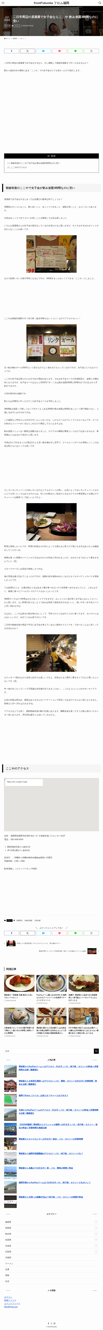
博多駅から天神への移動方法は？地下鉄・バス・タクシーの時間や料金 (51, 1197)
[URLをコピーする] (91, 51)
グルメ (17, 26)
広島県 (8, 1252)
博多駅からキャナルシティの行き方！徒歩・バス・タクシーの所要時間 (51, 1139)
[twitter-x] (51, 1323)
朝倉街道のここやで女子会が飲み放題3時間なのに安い (35, 163)
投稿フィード (10, 1300)
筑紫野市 (19, 920)
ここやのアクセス (19, 167)
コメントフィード (12, 1303)
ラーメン (9, 1263)
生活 (7, 1281)
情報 (7, 1275)
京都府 (8, 1257)
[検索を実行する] (96, 1051)
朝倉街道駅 (28, 920)
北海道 (8, 1246)
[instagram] (54, 1323)
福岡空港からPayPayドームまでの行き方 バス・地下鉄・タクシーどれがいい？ (55, 1182)
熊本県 (8, 1234)
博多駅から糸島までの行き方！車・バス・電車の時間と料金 (46, 1168)
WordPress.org (10, 1307)
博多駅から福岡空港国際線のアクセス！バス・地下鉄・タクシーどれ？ (51, 1153)
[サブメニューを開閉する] (96, 1222)
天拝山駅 (38, 920)
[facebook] (48, 1323)
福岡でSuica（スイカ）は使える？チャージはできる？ (43, 1095)
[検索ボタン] (100, 3)
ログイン (8, 1297)
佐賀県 (8, 1240)
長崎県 (8, 1228)
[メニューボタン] (3, 3)
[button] (11, 51)
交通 (7, 1269)
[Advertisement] (51, 92)
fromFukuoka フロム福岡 (51, 3)
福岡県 (8, 1222)
